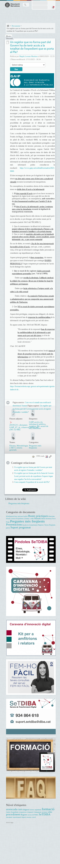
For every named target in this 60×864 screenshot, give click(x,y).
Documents (16, 26)
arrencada (11, 809)
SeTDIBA (44, 814)
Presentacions (14, 524)
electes (32, 810)
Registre (24, 815)
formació (48, 809)
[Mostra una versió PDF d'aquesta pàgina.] (46, 456)
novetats (44, 812)
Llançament (37, 812)
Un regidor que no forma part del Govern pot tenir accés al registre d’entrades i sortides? (32, 409)
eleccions (37, 428)
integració (30, 812)
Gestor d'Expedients (17, 518)
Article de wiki (8, 42)
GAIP (31, 422)
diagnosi (26, 810)
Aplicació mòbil (23, 516)
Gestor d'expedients (12, 812)
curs (20, 809)
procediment (13, 814)
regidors (32, 426)
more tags (9, 822)
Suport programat (20, 527)
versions (29, 817)
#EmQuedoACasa (11, 516)
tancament (9, 817)
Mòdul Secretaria (46, 518)
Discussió (9, 38)
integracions (23, 812)
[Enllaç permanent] (50, 456)
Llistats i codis (29, 518)
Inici (8, 26)
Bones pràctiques (38, 516)
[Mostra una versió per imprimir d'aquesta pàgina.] (33, 456)
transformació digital (19, 817)
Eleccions (51, 516)
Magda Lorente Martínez (28, 56)
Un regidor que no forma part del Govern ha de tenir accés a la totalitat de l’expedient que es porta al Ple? (30, 29)
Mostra (8, 36)
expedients (38, 810)
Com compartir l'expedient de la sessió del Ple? (32, 482)
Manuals (37, 519)
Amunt (24, 406)
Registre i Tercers (43, 525)
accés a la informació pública (37, 423)
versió (34, 817)
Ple (38, 426)
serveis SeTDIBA (33, 815)
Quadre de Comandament (30, 525)
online (50, 812)
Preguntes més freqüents (35, 446)
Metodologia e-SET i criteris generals (18, 447)
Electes (12, 445)
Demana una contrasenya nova (53, 7)
